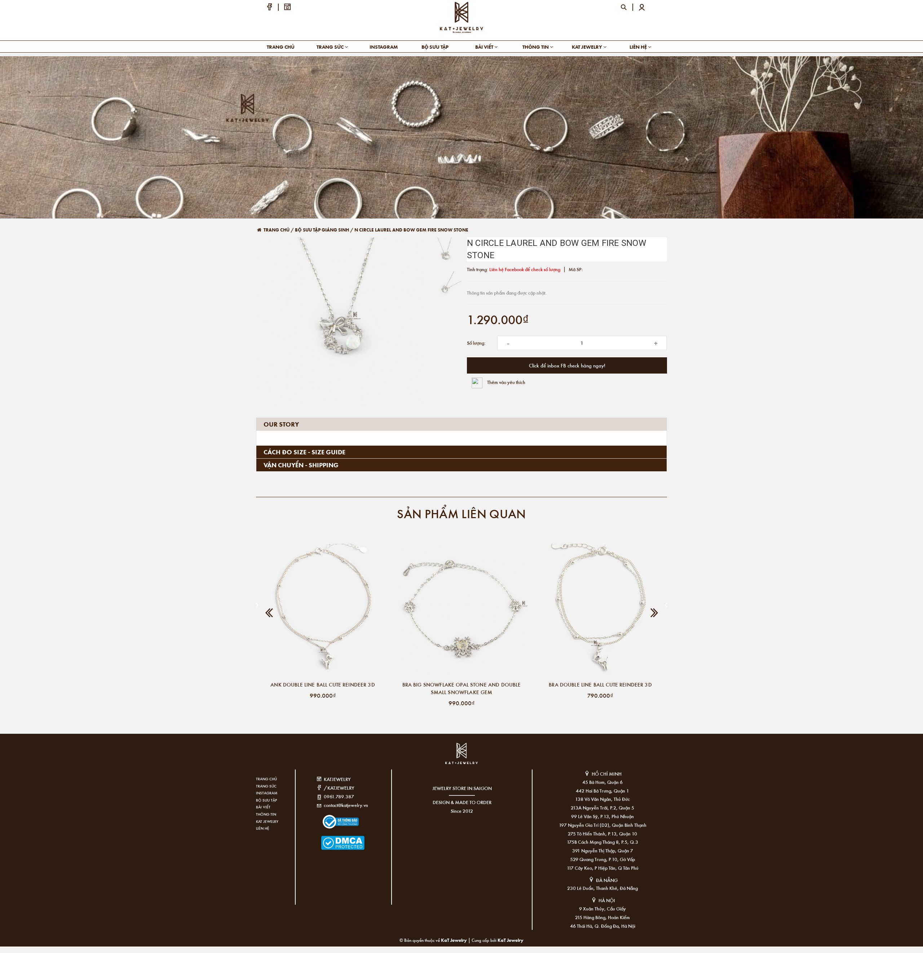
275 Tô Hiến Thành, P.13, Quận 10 (602, 833)
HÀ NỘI (607, 900)
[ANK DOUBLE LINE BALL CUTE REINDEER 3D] (322, 610)
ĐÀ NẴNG (607, 880)
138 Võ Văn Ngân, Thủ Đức (602, 799)
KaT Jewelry (511, 939)
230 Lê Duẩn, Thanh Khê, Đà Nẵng (602, 888)
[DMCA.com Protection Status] (332, 838)
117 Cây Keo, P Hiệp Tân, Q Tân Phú (603, 868)
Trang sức (331, 46)
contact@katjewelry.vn (346, 805)
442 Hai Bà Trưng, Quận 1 (602, 790)
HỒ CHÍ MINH (607, 773)
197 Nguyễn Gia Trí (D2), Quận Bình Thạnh (602, 825)
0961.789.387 (339, 796)
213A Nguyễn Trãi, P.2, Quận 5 (602, 807)
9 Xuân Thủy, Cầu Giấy (602, 908)
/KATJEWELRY (339, 787)
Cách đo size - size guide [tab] (304, 451)
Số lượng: (476, 343)
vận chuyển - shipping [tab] (301, 464)
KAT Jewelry (587, 46)
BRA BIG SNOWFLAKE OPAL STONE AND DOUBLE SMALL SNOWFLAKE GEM (461, 688)
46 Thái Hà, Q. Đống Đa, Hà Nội (602, 926)
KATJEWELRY (337, 779)
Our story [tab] (281, 424)
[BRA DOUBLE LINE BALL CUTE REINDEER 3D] (600, 610)
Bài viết (484, 46)
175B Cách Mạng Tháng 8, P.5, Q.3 (602, 842)
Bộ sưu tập (435, 46)
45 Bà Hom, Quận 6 (602, 782)
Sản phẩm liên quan (461, 513)
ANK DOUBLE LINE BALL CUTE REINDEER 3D (322, 684)
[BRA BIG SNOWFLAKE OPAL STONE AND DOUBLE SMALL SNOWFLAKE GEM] (461, 610)
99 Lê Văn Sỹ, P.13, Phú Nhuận (602, 816)
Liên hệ (639, 46)
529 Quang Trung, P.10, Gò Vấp (602, 859)
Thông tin (536, 46)
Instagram (384, 46)
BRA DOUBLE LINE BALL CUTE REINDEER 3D (600, 684)
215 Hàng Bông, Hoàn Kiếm (602, 917)
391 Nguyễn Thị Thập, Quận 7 (602, 850)
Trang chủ (281, 46)
